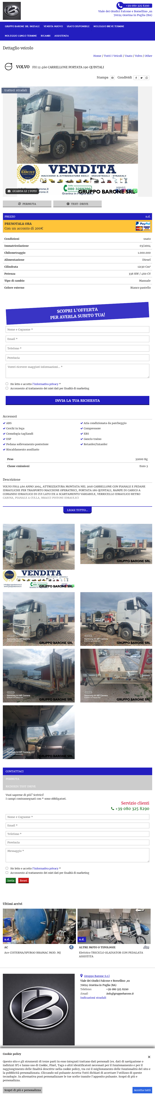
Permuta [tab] (12, 779)
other (148, 56)
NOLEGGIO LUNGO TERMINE (21, 35)
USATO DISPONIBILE (78, 26)
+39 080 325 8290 (131, 808)
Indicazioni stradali (93, 997)
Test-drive (79, 204)
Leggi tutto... (77, 510)
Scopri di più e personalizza (22, 1090)
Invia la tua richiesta (77, 400)
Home (97, 56)
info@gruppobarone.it (119, 993)
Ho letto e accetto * (35, 384)
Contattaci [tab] (15, 771)
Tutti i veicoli (113, 56)
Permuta (29, 204)
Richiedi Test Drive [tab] (21, 786)
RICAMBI (45, 35)
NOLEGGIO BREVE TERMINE (109, 26)
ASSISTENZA (61, 35)
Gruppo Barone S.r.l (97, 976)
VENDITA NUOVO (53, 26)
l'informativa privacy (45, 384)
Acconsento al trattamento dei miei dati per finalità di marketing (49, 388)
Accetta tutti (142, 1090)
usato (128, 56)
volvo (138, 56)
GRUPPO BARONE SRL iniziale (22, 26)
